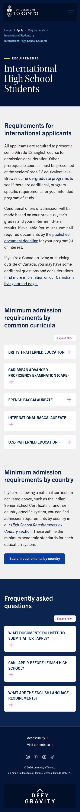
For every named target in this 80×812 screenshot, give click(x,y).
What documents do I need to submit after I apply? (36, 635)
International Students (17, 35)
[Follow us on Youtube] (35, 756)
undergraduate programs (47, 178)
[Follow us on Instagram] (27, 756)
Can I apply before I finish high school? (37, 665)
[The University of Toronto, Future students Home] (22, 11)
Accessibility (36, 738)
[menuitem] (40, 737)
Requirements (36, 30)
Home (8, 30)
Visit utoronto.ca (38, 744)
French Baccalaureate (30, 399)
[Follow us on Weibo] (52, 756)
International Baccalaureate (37, 417)
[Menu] (71, 12)
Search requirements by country (34, 558)
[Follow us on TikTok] (44, 756)
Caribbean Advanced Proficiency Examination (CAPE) (38, 372)
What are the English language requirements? (38, 695)
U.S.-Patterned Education (33, 442)
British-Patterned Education (36, 352)
